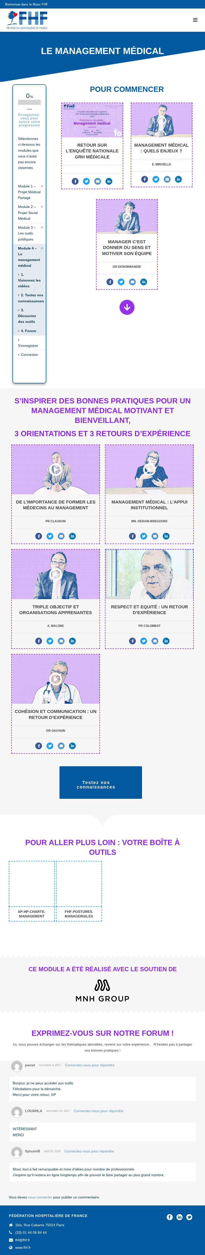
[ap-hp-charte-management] (31, 883)
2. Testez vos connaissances (31, 298)
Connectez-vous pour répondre (89, 1065)
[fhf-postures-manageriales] (79, 883)
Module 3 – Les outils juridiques (27, 233)
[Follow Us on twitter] (189, 1217)
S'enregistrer (28, 346)
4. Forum (28, 331)
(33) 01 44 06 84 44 (31, 1232)
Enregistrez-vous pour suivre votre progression (29, 120)
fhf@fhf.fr (22, 1240)
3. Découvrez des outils (27, 316)
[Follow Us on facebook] (170, 1217)
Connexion (29, 355)
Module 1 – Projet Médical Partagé (29, 192)
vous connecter (40, 1197)
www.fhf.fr (23, 1247)
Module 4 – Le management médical (29, 257)
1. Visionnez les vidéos (29, 280)
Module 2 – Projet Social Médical (28, 212)
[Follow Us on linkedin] (179, 1217)
